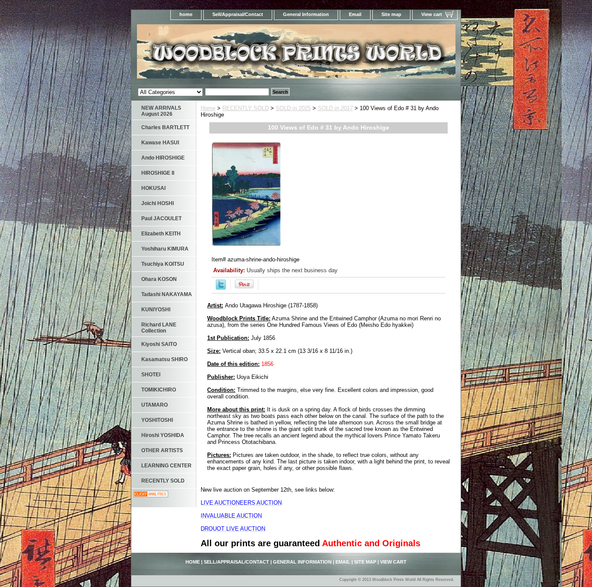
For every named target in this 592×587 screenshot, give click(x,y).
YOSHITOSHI (157, 420)
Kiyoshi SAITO (159, 344)
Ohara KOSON (159, 279)
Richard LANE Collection (158, 328)
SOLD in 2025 (293, 108)
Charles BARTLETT (165, 127)
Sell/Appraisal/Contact (237, 14)
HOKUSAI (153, 188)
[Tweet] (221, 287)
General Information (306, 14)
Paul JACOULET (161, 218)
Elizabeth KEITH (161, 234)
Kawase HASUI (160, 143)
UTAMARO (154, 405)
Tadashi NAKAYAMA (166, 294)
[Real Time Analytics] (150, 495)
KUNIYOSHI (155, 310)
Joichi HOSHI (157, 203)
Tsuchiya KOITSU (162, 264)
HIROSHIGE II (157, 173)
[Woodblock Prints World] (239, 54)
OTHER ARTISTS (162, 450)
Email (355, 14)
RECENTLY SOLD (245, 108)
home (185, 14)
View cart (431, 14)
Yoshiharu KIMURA (165, 249)
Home (208, 108)
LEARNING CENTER (166, 466)
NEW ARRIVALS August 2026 (161, 111)
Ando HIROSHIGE (163, 158)
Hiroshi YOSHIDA (162, 435)
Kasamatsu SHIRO (164, 359)
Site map (391, 14)
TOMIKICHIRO (158, 390)
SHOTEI (150, 375)
